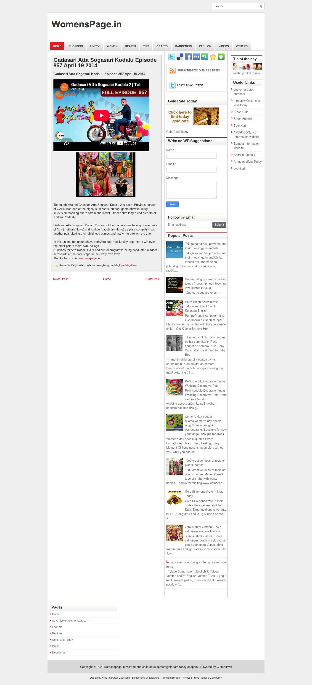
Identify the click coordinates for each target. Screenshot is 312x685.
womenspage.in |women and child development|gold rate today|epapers (151, 666)
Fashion (205, 46)
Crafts (162, 46)
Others (242, 46)
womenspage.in (89, 258)
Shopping (76, 46)
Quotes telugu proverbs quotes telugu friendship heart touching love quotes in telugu (205, 283)
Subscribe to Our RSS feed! (198, 70)
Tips (146, 46)
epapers (57, 627)
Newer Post (60, 279)
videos (133, 265)
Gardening (183, 46)
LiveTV (95, 46)
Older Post (152, 279)
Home (57, 46)
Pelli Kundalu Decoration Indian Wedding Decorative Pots (205, 383)
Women (112, 46)
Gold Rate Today (62, 639)
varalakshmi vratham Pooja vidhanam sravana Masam (203, 529)
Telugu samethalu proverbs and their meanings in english (205, 245)
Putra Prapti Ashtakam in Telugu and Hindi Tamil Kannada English (201, 306)
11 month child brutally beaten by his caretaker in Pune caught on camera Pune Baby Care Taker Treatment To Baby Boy (205, 346)
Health (130, 46)
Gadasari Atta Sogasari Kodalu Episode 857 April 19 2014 (105, 62)
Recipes (57, 633)
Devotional (59, 652)
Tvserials (124, 265)
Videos (224, 46)
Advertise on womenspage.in (70, 620)
